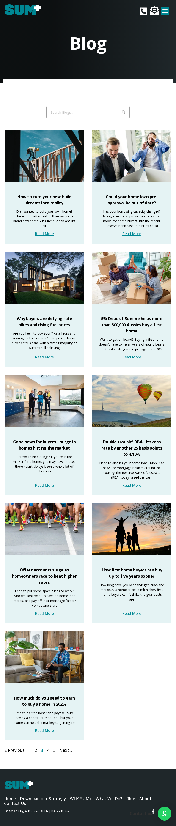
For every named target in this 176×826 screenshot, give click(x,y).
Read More (44, 233)
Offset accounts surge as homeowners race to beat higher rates (44, 576)
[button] (164, 814)
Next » (66, 750)
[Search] (123, 112)
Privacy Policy (60, 811)
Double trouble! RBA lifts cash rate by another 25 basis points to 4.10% (132, 448)
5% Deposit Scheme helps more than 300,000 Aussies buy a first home (131, 325)
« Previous (15, 750)
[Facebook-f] (153, 811)
